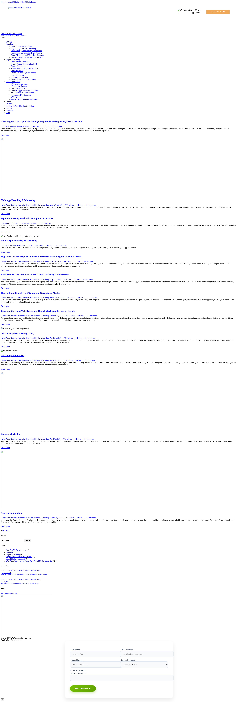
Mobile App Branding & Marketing (19, 240)
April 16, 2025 (55, 360)
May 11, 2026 (55, 279)
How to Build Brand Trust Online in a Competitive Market (30, 293)
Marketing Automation (12, 355)
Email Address (127, 649)
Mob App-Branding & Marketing (18, 200)
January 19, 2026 (56, 316)
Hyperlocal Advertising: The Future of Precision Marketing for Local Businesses (41, 256)
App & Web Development (16, 550)
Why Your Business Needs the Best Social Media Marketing (25, 205)
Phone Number (76, 660)
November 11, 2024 (9, 223)
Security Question (78, 671)
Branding (9, 552)
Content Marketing (10, 434)
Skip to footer (30, 2)
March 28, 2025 (56, 518)
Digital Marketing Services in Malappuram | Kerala (27, 218)
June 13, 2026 (55, 261)
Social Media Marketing (15, 559)
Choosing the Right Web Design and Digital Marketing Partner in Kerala (38, 311)
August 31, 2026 (6, 573)
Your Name (75, 649)
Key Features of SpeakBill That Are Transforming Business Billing (20, 583)
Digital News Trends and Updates (19, 557)
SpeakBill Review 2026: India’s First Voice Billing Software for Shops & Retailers (24, 574)
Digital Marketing (9, 126)
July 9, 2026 (5, 582)
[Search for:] (12, 540)
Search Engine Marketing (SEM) (17, 333)
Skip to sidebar (19, 2)
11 (7, 530)
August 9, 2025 (23, 126)
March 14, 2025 (56, 205)
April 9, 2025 (55, 439)
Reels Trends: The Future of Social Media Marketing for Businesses (35, 274)
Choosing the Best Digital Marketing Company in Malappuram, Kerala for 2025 (41, 121)
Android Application (11, 513)
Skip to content (7, 2)
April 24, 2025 (55, 338)
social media (14, 593)
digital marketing (6, 593)
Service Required (128, 660)
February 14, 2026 (57, 298)
